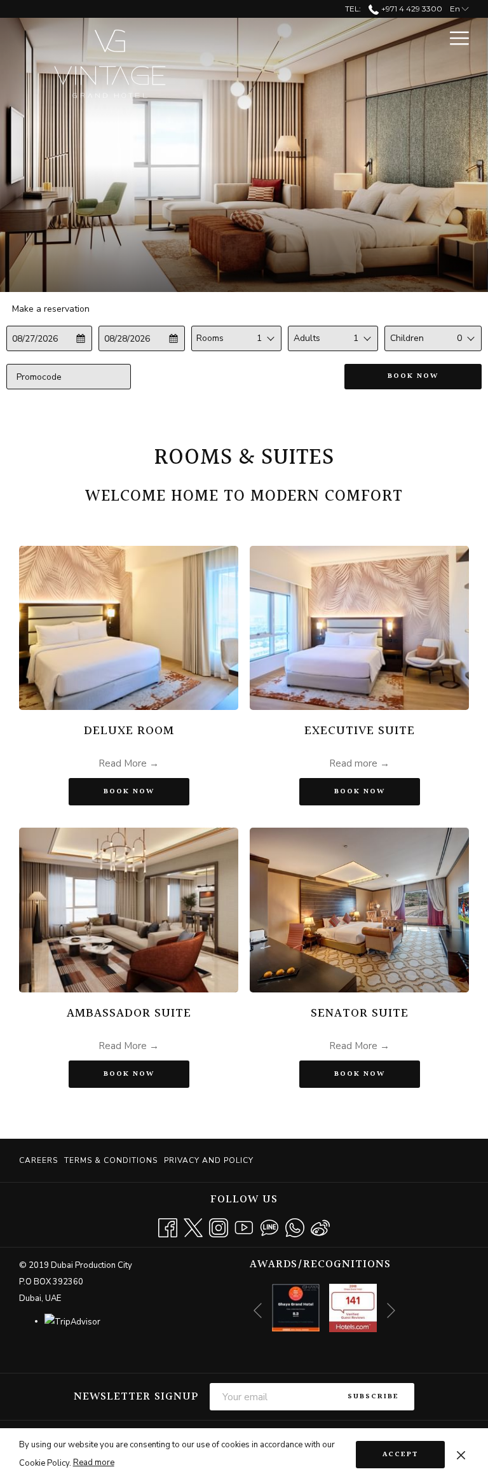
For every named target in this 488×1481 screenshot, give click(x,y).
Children (407, 338)
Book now (413, 376)
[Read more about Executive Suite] (359, 628)
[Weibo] (320, 1227)
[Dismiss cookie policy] (461, 1454)
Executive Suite (359, 731)
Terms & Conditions (111, 1160)
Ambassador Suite (129, 1013)
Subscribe (373, 1397)
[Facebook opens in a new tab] (167, 1227)
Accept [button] (401, 1455)
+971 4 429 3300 (410, 8)
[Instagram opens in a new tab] (218, 1227)
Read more (93, 1462)
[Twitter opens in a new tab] (193, 1227)
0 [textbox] (459, 338)
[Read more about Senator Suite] (359, 910)
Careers (38, 1160)
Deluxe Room (129, 731)
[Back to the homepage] (105, 66)
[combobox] (266, 338)
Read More (123, 763)
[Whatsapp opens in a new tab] (294, 1227)
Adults (307, 338)
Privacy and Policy (209, 1160)
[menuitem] (40, 1160)
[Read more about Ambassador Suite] (128, 910)
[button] (49, 338)
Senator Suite (360, 1013)
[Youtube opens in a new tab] (244, 1227)
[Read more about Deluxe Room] (128, 628)
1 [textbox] (259, 338)
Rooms (210, 338)
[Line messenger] (269, 1227)
